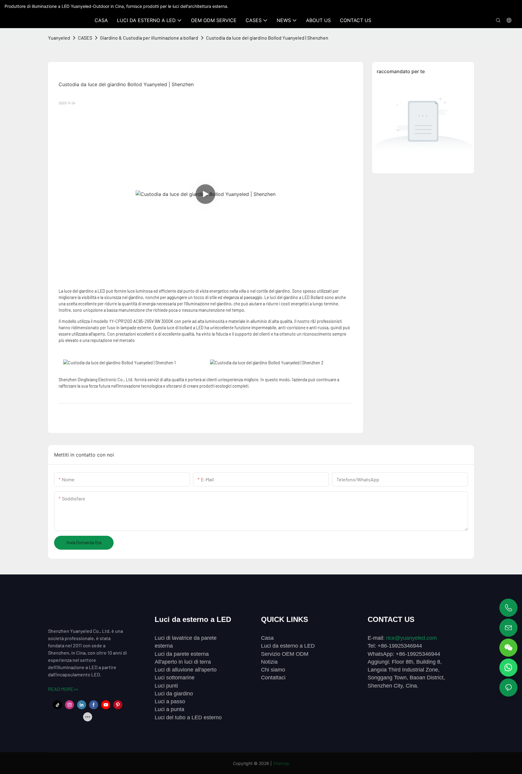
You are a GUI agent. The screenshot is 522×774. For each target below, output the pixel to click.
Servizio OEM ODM (284, 654)
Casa (267, 638)
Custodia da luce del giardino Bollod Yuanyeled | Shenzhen (267, 38)
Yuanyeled (59, 38)
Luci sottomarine (175, 678)
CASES (85, 38)
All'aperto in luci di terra (183, 662)
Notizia (269, 662)
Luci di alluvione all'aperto (186, 670)
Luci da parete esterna (182, 654)
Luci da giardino (174, 694)
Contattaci (273, 678)
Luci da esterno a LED (288, 646)
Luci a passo (170, 701)
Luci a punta (169, 709)
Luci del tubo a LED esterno (188, 717)
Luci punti (166, 686)
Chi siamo (273, 670)
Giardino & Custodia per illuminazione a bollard (149, 38)
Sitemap (281, 763)
